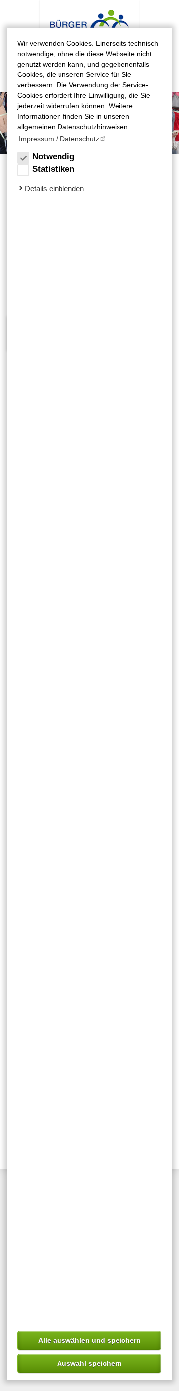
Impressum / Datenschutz (59, 139)
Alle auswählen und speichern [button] (89, 1340)
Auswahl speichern (89, 1363)
